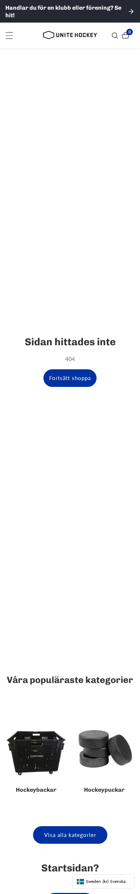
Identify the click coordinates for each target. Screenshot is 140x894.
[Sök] (116, 35)
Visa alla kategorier (70, 835)
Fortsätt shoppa (70, 378)
